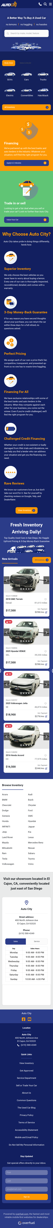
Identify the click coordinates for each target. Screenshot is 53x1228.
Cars (26, 79)
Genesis (6, 816)
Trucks (43, 79)
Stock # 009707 (11, 700)
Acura (5, 794)
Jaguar (31, 826)
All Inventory (10, 107)
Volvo (31, 864)
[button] (40, 4)
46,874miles (41, 707)
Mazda (5, 842)
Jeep (4, 832)
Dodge (5, 810)
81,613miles (41, 602)
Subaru (31, 853)
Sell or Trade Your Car (26, 1085)
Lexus (31, 837)
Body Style (9, 63)
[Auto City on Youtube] (28, 1019)
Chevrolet (6, 805)
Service (37, 941)
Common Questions (26, 1100)
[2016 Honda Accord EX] (26, 736)
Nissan (31, 848)
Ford (30, 810)
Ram (4, 853)
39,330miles (41, 655)
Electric (10, 95)
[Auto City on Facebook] (23, 1019)
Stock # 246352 (11, 752)
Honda (5, 821)
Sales (16, 941)
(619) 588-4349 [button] (28, 1045)
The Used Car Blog (26, 1107)
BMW (4, 799)
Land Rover (7, 837)
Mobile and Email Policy (26, 1137)
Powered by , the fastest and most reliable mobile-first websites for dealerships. (26, 1216)
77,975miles (41, 759)
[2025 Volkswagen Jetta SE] (26, 684)
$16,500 (11, 766)
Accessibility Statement (26, 1130)
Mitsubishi (7, 848)
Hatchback (43, 95)
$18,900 (11, 714)
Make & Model (25, 63)
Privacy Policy (26, 1115)
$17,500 (11, 610)
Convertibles (27, 95)
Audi (30, 794)
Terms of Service (26, 1122)
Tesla (4, 858)
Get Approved (26, 1070)
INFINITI (6, 826)
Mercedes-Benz (35, 842)
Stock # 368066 (11, 648)
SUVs (9, 79)
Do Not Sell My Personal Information (26, 1145)
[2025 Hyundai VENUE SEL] (26, 632)
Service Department (26, 1078)
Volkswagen (8, 864)
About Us (26, 1093)
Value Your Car (12, 220)
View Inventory (24, 510)
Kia (29, 832)
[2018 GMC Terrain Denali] (26, 579)
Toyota (31, 858)
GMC (30, 816)
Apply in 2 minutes (14, 163)
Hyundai (32, 821)
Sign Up (27, 1197)
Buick (30, 799)
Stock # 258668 (11, 596)
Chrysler (32, 805)
